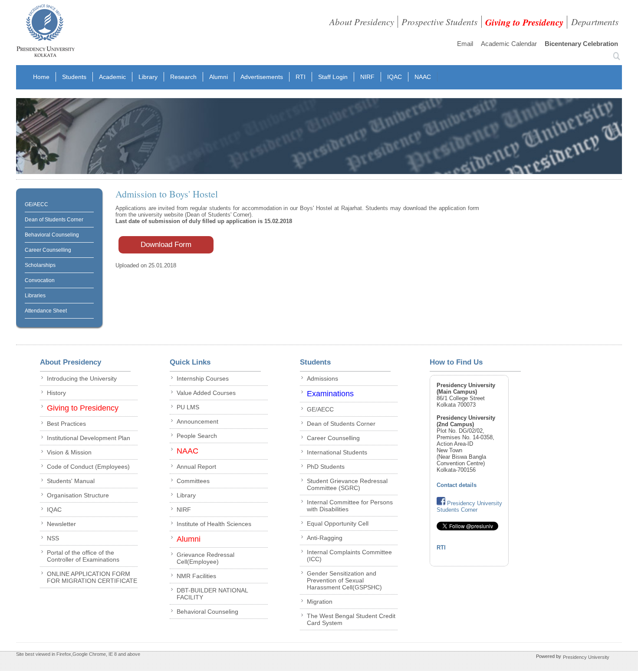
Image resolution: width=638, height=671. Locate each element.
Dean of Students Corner (54, 220)
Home (41, 76)
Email (465, 43)
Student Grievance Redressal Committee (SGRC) (347, 484)
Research (183, 76)
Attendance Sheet (46, 311)
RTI (301, 76)
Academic (112, 76)
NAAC (422, 76)
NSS (53, 538)
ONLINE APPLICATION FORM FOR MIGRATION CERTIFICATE (92, 577)
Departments (594, 22)
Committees (193, 480)
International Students (337, 452)
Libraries (35, 296)
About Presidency (361, 22)
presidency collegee (45, 32)
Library (148, 76)
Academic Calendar (509, 43)
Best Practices (66, 423)
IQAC (394, 76)
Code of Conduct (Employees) (88, 466)
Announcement (197, 421)
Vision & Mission (69, 452)
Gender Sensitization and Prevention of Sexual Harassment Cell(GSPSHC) (344, 580)
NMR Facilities (196, 575)
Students (74, 76)
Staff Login (333, 76)
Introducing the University (82, 378)
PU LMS (188, 407)
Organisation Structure (78, 495)
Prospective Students (439, 22)
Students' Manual (71, 480)
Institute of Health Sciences (214, 523)
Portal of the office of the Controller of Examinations (83, 556)
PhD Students (326, 466)
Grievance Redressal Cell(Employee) (205, 558)
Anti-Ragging (324, 537)
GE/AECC (36, 204)
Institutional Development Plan (88, 437)
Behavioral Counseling (52, 235)
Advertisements (261, 76)
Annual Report (196, 466)
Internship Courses (203, 378)
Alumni (218, 76)
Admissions (322, 378)
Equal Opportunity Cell (337, 523)
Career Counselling (48, 250)
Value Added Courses (206, 392)
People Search (197, 435)
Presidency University (586, 657)
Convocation (40, 280)
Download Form (166, 244)
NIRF (367, 76)
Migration (319, 601)
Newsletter (61, 523)
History (56, 392)
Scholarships (40, 265)
